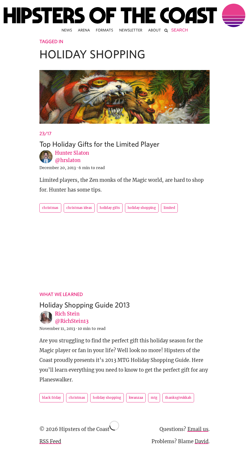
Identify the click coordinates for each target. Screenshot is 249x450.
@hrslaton (67, 160)
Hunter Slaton (72, 153)
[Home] (124, 15)
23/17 (45, 133)
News (67, 30)
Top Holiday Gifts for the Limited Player (99, 144)
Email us (197, 429)
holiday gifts (110, 208)
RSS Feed (50, 441)
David (201, 441)
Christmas (50, 208)
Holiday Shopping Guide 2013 (84, 304)
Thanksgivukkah (178, 398)
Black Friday (51, 398)
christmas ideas (79, 208)
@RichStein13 (72, 321)
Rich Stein (67, 314)
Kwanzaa (136, 398)
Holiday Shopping (142, 208)
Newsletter (130, 30)
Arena (84, 30)
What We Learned (61, 294)
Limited (169, 208)
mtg (154, 398)
